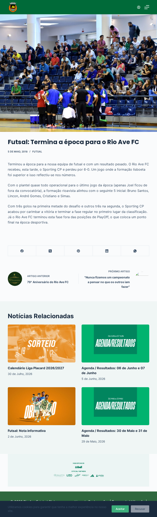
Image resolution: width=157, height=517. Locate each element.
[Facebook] (22, 251)
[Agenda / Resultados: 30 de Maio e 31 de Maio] (115, 406)
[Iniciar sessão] (138, 7)
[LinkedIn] (107, 251)
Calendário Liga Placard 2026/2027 (36, 368)
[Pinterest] (78, 251)
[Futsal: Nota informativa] (41, 406)
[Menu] (146, 7)
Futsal (37, 151)
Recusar (140, 508)
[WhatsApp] (135, 251)
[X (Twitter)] (50, 251)
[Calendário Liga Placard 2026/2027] (41, 343)
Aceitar (120, 508)
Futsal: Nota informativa (27, 431)
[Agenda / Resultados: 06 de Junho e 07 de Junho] (115, 343)
